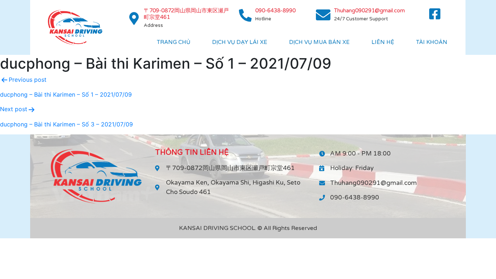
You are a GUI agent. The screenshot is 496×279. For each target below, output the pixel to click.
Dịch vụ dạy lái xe (239, 42)
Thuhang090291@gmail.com (369, 10)
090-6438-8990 (275, 10)
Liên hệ (382, 42)
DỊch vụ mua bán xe (319, 42)
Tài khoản (431, 42)
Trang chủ (173, 42)
